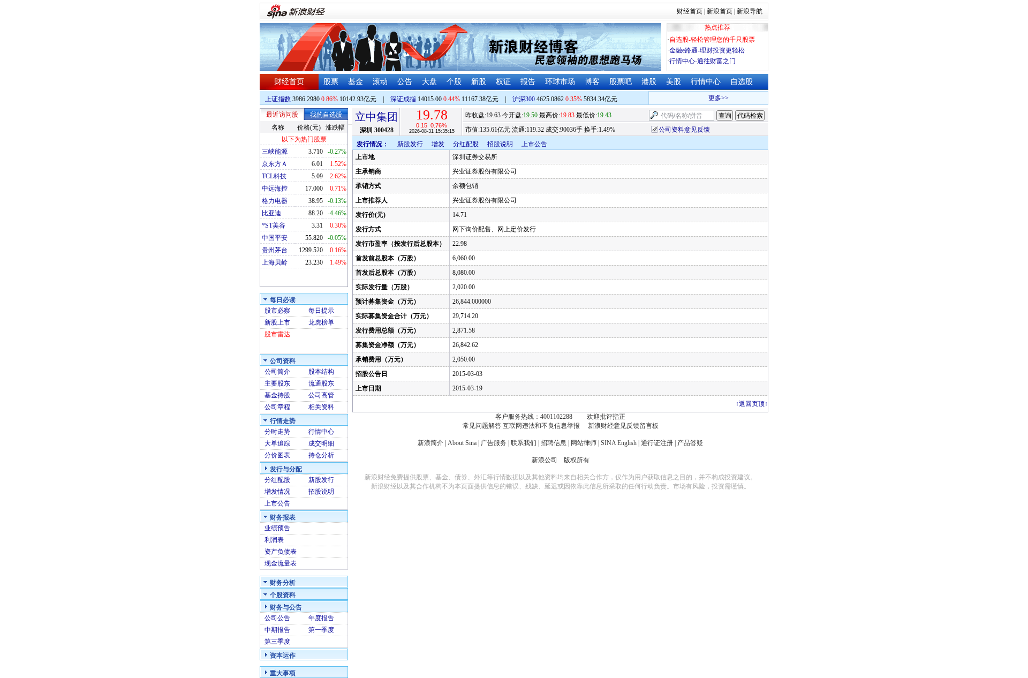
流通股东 (321, 383)
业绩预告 (277, 528)
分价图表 (277, 455)
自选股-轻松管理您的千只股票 (712, 39)
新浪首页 (719, 11)
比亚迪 (271, 213)
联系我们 (523, 443)
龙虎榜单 (321, 322)
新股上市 (277, 322)
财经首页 (689, 11)
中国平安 (275, 238)
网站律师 (583, 443)
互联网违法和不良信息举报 (541, 426)
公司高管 (321, 395)
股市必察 (277, 310)
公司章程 (277, 407)
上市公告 (277, 503)
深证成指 (403, 99)
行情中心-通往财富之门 (702, 61)
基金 (355, 82)
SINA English (619, 443)
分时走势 (277, 431)
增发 (438, 144)
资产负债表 (280, 551)
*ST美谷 (273, 225)
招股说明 (321, 491)
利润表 (274, 540)
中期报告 (277, 630)
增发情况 (277, 491)
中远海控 (275, 188)
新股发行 (321, 480)
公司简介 (277, 371)
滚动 (380, 82)
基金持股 (277, 395)
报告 (527, 82)
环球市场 (560, 82)
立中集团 (376, 117)
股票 (330, 82)
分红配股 (277, 480)
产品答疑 (690, 443)
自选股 (741, 82)
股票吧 (620, 82)
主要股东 (277, 383)
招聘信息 (553, 443)
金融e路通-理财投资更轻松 (707, 50)
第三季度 (277, 641)
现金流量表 (280, 563)
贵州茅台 (275, 250)
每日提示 (321, 310)
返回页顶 (752, 404)
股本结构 (321, 371)
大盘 (429, 82)
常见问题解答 (482, 426)
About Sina (462, 443)
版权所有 (576, 460)
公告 (404, 82)
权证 (503, 82)
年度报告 (321, 618)
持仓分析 (321, 455)
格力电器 (275, 201)
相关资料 (321, 407)
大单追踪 (277, 443)
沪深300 (523, 99)
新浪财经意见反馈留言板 (623, 426)
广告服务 (494, 443)
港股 (648, 82)
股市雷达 (277, 334)
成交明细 (321, 443)
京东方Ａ (275, 164)
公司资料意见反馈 (684, 129)
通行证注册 (657, 443)
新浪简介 (430, 443)
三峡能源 (275, 151)
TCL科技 (274, 176)
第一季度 (321, 630)
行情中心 (706, 82)
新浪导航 (749, 11)
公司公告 (277, 618)
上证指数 (278, 99)
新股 (478, 82)
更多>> (714, 98)
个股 (454, 82)
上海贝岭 (275, 262)
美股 (673, 82)
